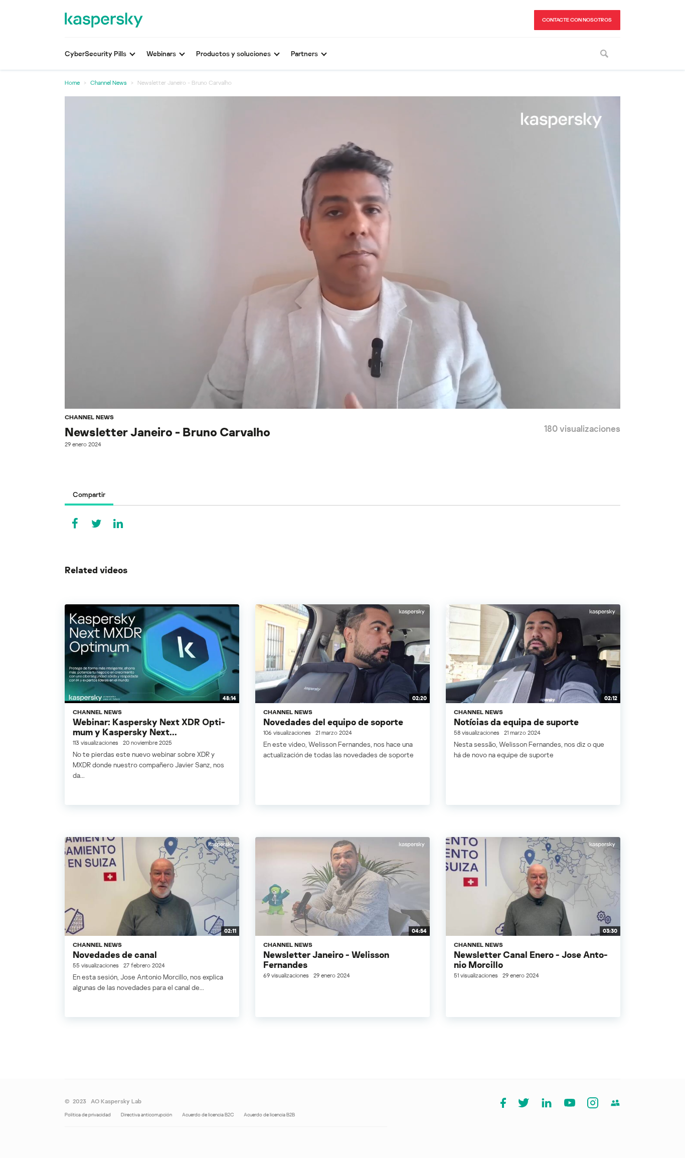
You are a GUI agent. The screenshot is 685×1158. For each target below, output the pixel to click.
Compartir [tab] (89, 494)
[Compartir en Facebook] (75, 524)
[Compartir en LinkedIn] (118, 524)
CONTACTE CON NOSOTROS (577, 20)
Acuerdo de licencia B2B (269, 1114)
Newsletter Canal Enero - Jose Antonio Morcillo (531, 959)
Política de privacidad (88, 1114)
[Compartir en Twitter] (96, 524)
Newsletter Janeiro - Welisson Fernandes (326, 959)
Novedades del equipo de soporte (333, 721)
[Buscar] (604, 54)
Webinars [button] (161, 53)
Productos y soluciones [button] (233, 53)
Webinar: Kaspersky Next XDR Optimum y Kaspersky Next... (149, 726)
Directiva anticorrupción (146, 1114)
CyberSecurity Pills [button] (95, 53)
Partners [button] (304, 53)
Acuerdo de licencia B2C (208, 1114)
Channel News (108, 82)
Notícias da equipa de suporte (516, 721)
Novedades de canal (115, 954)
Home (72, 82)
